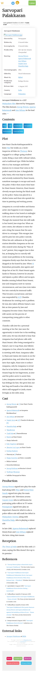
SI (33, 264)
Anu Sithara (22, 61)
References (7, 131)
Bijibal (20, 77)
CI (19, 404)
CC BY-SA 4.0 (23, 641)
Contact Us (18, 658)
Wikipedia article (27, 640)
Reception (27, 126)
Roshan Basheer (12, 451)
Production (18, 126)
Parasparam (7, 507)
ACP (19, 297)
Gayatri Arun (22, 63)
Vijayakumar (11, 430)
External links (18, 131)
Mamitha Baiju (23, 66)
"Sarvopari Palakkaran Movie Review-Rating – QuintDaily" (18, 588)
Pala (8, 148)
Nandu (9, 437)
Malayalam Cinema (10, 517)
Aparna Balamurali (24, 58)
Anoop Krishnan (12, 468)
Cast (10, 126)
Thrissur (23, 151)
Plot (4, 126)
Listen (32, 2)
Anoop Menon (23, 56)
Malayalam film (9, 104)
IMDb (24, 636)
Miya (18, 490)
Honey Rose (28, 490)
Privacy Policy (26, 663)
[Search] (17, 2)
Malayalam (22, 94)
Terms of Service (13, 663)
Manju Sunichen (12, 458)
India (20, 90)
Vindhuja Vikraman (13, 472)
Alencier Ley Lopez (13, 447)
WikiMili (5, 3)
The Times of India (9, 547)
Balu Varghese (11, 444)
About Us (27, 658)
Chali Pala (10, 433)
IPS (8, 423)
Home (9, 658)
